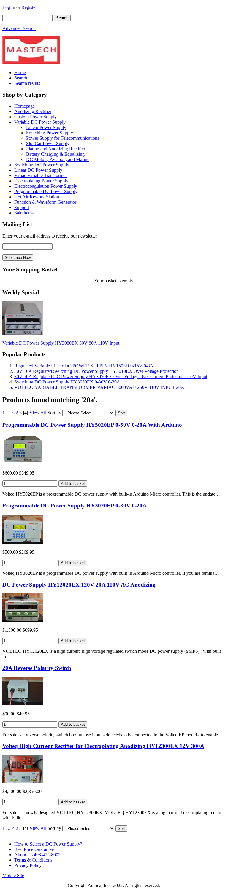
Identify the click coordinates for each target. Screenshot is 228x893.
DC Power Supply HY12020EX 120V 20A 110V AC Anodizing (79, 585)
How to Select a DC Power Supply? (48, 843)
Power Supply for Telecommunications (62, 138)
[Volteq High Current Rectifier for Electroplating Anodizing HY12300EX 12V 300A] (22, 781)
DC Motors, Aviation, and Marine (57, 159)
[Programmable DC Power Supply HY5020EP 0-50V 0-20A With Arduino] (22, 462)
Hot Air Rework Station (36, 196)
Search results (27, 83)
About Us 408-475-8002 (37, 854)
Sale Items (24, 212)
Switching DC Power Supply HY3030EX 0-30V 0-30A (67, 381)
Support (21, 207)
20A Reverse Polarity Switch (36, 668)
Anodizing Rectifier (32, 111)
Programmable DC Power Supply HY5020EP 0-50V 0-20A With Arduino (92, 425)
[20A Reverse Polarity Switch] (22, 703)
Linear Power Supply (46, 127)
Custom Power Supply (35, 116)
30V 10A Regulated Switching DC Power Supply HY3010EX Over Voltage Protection (96, 371)
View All (37, 412)
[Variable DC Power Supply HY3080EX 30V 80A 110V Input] (22, 332)
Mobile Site (13, 875)
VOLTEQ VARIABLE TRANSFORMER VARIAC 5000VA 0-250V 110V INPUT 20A (99, 387)
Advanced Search (19, 28)
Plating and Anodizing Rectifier (55, 148)
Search (20, 77)
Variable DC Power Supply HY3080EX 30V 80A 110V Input (60, 343)
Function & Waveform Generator (45, 202)
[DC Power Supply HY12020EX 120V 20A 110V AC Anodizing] (22, 620)
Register (29, 7)
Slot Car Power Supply (47, 143)
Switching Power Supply (49, 132)
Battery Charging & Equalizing (55, 154)
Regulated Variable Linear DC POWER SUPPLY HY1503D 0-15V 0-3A (83, 365)
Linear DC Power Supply (38, 170)
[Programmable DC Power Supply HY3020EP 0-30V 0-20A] (22, 542)
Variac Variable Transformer (40, 175)
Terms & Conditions (33, 859)
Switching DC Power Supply (41, 164)
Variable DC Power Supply (40, 122)
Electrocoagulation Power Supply (45, 186)
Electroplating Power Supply (41, 180)
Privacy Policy (28, 865)
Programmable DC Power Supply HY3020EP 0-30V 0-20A (74, 505)
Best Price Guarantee (34, 849)
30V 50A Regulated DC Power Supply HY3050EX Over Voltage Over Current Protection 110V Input (110, 376)
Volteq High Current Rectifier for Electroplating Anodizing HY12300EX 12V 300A (103, 746)
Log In (8, 7)
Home (20, 72)
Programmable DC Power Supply (45, 191)
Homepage (24, 106)
